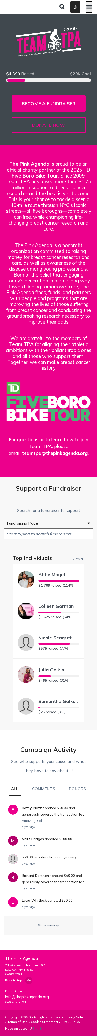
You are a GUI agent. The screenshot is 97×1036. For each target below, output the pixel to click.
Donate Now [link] (48, 125)
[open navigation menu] (89, 7)
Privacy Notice (75, 1017)
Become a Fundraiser (49, 103)
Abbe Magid (51, 575)
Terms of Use (18, 1022)
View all (78, 559)
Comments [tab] (43, 788)
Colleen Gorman (56, 606)
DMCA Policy (70, 1022)
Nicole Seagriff (55, 638)
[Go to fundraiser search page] (62, 7)
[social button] (75, 7)
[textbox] (48, 533)
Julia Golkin (51, 670)
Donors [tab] (77, 788)
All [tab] (14, 788)
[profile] (70, 7)
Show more (47, 925)
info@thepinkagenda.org (27, 996)
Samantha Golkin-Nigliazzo (58, 701)
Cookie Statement (44, 1022)
